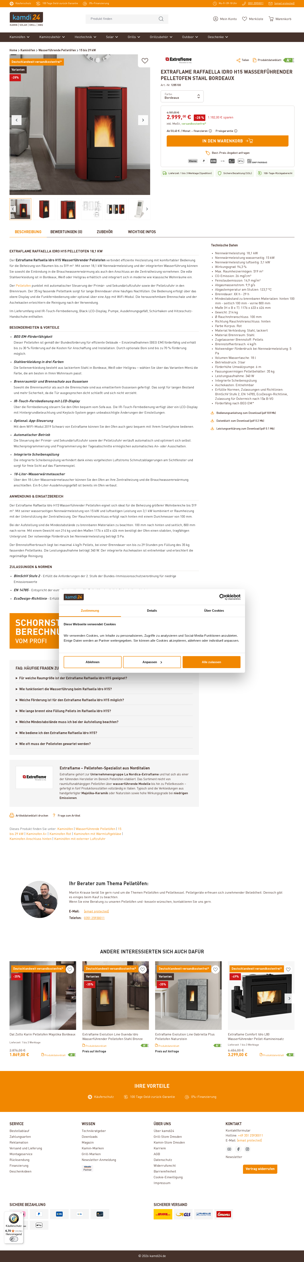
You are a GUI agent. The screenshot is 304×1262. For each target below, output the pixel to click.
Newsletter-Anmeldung (99, 1160)
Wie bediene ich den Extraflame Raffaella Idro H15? (58, 733)
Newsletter (234, 1157)
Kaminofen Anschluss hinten (31, 839)
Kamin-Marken (93, 1148)
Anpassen (149, 662)
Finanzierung (19, 1166)
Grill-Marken (91, 1154)
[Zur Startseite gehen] (26, 19)
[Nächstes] (143, 120)
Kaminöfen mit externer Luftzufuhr (79, 839)
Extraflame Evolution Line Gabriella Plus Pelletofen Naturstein (185, 1037)
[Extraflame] (179, 60)
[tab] (28, 232)
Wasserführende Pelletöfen (96, 829)
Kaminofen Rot (60, 834)
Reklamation (19, 1142)
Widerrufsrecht (165, 1166)
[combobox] (120, 19)
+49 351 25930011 (250, 1135)
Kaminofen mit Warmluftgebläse (98, 834)
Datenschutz (163, 1160)
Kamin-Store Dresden (169, 1142)
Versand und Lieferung (26, 1148)
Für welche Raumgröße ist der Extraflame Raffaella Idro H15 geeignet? (73, 678)
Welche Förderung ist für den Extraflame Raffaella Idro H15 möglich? (71, 700)
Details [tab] (152, 610)
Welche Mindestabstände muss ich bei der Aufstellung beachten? (68, 722)
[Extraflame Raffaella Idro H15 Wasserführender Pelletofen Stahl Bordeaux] (80, 124)
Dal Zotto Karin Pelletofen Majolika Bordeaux (42, 1034)
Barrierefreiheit (165, 1171)
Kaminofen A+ (37, 834)
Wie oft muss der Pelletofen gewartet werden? (55, 744)
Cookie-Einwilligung (168, 1177)
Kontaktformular (238, 1130)
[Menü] (20, 1213)
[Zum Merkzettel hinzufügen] (145, 60)
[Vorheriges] (17, 120)
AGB (157, 1154)
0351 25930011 (94, 918)
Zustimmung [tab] (90, 610)
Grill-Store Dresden (168, 1137)
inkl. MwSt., (186, 123)
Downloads (90, 1137)
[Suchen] (161, 19)
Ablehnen (92, 662)
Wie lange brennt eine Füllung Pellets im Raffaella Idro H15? (65, 711)
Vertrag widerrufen (260, 1169)
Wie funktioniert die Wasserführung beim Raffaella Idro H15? (65, 689)
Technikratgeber (94, 1131)
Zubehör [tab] (105, 232)
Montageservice (21, 1154)
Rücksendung (19, 1160)
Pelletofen (23, 286)
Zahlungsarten (20, 1137)
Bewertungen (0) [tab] (66, 232)
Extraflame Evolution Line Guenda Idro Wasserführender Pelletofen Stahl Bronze (112, 1037)
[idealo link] (116, 1168)
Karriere (160, 1148)
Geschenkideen (20, 1171)
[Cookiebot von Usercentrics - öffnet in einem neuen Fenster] (222, 597)
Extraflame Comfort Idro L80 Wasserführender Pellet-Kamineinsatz (256, 1037)
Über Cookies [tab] (214, 610)
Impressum (162, 1183)
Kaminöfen (65, 829)
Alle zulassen (211, 662)
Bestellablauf (19, 1131)
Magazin (88, 1142)
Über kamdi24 (164, 1131)
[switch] (14, 1239)
